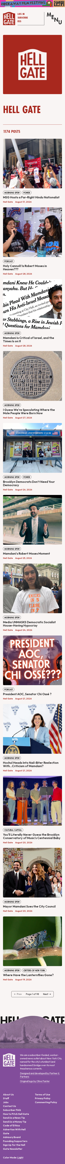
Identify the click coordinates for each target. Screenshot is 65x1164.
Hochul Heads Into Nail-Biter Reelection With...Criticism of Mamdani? (30, 764)
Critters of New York (34, 970)
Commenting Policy (46, 1102)
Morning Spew (12, 193)
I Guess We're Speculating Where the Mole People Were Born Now (29, 411)
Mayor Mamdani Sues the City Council (29, 906)
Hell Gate (8, 202)
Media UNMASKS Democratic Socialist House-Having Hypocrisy (29, 623)
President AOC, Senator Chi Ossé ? (27, 694)
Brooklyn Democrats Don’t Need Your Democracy (29, 483)
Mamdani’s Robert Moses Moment (26, 553)
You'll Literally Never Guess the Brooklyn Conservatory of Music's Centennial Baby (31, 836)
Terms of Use (42, 1094)
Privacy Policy (42, 1098)
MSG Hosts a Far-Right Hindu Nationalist (31, 197)
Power (26, 193)
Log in (21, 14)
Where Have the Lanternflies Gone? (28, 975)
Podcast (8, 261)
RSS (19, 21)
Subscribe (23, 18)
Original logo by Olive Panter (35, 1081)
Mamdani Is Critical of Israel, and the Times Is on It (28, 339)
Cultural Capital (13, 830)
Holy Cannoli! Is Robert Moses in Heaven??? (25, 267)
